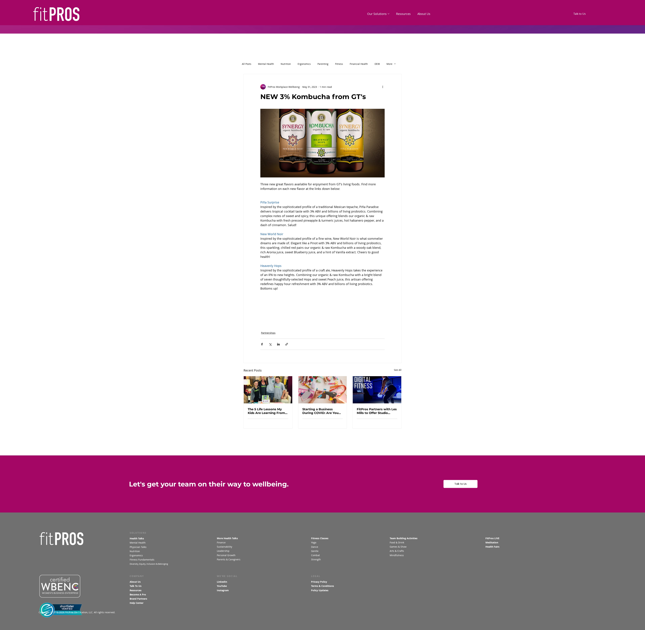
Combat (315, 555)
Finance (221, 542)
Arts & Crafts (397, 550)
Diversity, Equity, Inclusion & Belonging (149, 563)
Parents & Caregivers (228, 559)
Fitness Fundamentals (142, 559)
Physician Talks (138, 547)
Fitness (339, 63)
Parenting (322, 63)
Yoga (313, 542)
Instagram (223, 590)
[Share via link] (286, 344)
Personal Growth (226, 555)
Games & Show (398, 546)
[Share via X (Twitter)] (270, 344)
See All (397, 369)
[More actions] (383, 87)
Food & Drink (397, 542)
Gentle (315, 551)
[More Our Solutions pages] (388, 14)
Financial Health (359, 63)
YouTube (222, 586)
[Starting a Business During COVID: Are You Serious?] (322, 389)
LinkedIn (222, 581)
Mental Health (266, 63)
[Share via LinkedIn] (278, 344)
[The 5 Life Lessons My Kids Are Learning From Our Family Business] (268, 389)
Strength (316, 559)
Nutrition (286, 63)
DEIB (377, 63)
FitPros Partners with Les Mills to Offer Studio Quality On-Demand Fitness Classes (377, 411)
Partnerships (268, 332)
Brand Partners (138, 598)
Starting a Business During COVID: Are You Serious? (320, 411)
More (389, 63)
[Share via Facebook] (262, 344)
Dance (315, 546)
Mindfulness (397, 555)
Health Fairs (492, 546)
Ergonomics (304, 63)
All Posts (246, 63)
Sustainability (225, 546)
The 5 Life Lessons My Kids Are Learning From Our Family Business (266, 411)
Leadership (223, 550)
